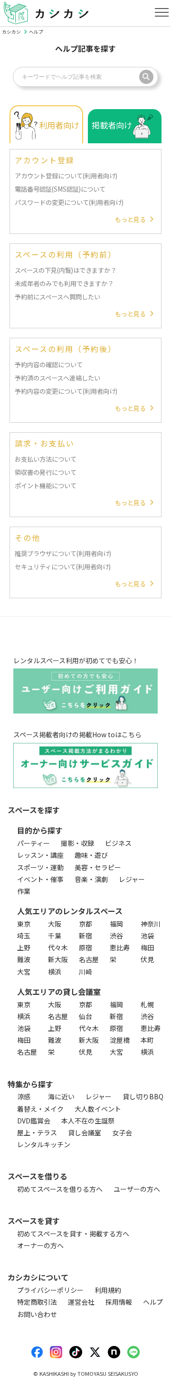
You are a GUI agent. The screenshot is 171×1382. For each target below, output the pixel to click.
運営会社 (81, 1302)
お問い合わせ (37, 1314)
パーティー (33, 843)
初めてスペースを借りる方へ (60, 1189)
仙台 (85, 1016)
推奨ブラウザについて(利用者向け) (63, 553)
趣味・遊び (91, 855)
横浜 (54, 971)
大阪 (54, 923)
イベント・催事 (40, 879)
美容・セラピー (98, 867)
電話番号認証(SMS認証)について (60, 189)
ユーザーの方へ (137, 1189)
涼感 (23, 1096)
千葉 (54, 935)
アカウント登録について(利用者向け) (66, 175)
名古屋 (89, 959)
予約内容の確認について (49, 364)
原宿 (85, 947)
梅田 (147, 947)
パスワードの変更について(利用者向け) (69, 202)
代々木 (58, 947)
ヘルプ (153, 1302)
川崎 (85, 971)
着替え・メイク (40, 1108)
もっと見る (130, 219)
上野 (23, 947)
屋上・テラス (37, 1132)
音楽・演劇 (91, 879)
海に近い (61, 1096)
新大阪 (58, 959)
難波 (23, 959)
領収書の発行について (45, 472)
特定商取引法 (37, 1302)
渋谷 (116, 935)
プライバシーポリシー (50, 1290)
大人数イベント (98, 1108)
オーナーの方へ (40, 1245)
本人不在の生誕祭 (87, 1120)
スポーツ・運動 (40, 867)
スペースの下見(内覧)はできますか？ (65, 270)
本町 (147, 1040)
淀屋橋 (120, 1040)
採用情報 (118, 1302)
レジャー (132, 879)
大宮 (23, 971)
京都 (85, 923)
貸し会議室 (84, 1132)
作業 (23, 891)
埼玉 (23, 935)
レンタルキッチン (43, 1144)
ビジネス (118, 843)
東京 (23, 923)
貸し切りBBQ (143, 1096)
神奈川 (151, 923)
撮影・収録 (77, 843)
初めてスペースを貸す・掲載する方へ (73, 1233)
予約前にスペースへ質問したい (57, 296)
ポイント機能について (45, 485)
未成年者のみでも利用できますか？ (64, 283)
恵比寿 (120, 947)
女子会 (122, 1132)
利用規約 (108, 1290)
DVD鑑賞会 (33, 1120)
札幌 (147, 1004)
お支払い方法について (45, 459)
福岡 (116, 923)
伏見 (147, 959)
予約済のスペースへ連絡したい (57, 377)
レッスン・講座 (40, 855)
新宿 (85, 935)
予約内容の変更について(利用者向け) (66, 391)
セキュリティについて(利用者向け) (63, 566)
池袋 (147, 935)
